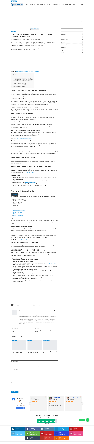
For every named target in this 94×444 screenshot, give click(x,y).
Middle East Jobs (34, 4)
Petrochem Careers (22, 330)
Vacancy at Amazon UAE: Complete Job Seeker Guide (27, 265)
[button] (87, 420)
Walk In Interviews (45, 4)
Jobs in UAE (13, 57)
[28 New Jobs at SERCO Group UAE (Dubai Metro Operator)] (19, 370)
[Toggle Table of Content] (31, 101)
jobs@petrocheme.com (30, 197)
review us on (20, 433)
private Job (63, 52)
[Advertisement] (47, 18)
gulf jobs (63, 42)
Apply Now (14, 220)
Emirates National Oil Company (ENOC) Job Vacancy (27, 97)
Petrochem (15, 330)
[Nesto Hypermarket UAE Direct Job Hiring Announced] (34, 370)
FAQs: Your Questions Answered (19, 112)
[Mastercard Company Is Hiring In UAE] (50, 370)
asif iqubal (38, 423)
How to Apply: (16, 107)
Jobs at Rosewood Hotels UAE (26, 1)
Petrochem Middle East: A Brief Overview (21, 102)
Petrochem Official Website (19, 236)
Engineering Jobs (56, 4)
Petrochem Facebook (18, 241)
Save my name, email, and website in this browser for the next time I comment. (28, 408)
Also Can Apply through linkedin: (20, 109)
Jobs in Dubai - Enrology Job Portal (21, 425)
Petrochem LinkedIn (17, 237)
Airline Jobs (63, 47)
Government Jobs (66, 4)
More (74, 4)
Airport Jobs (63, 50)
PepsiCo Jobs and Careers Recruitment (24, 163)
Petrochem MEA (37, 330)
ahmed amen (73, 423)
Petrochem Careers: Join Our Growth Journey (22, 106)
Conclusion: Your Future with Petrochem (21, 110)
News (62, 36)
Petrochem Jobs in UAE (29, 330)
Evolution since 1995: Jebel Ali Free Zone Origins (24, 103)
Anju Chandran (56, 423)
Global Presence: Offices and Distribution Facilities (24, 105)
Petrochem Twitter (17, 239)
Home (27, 4)
